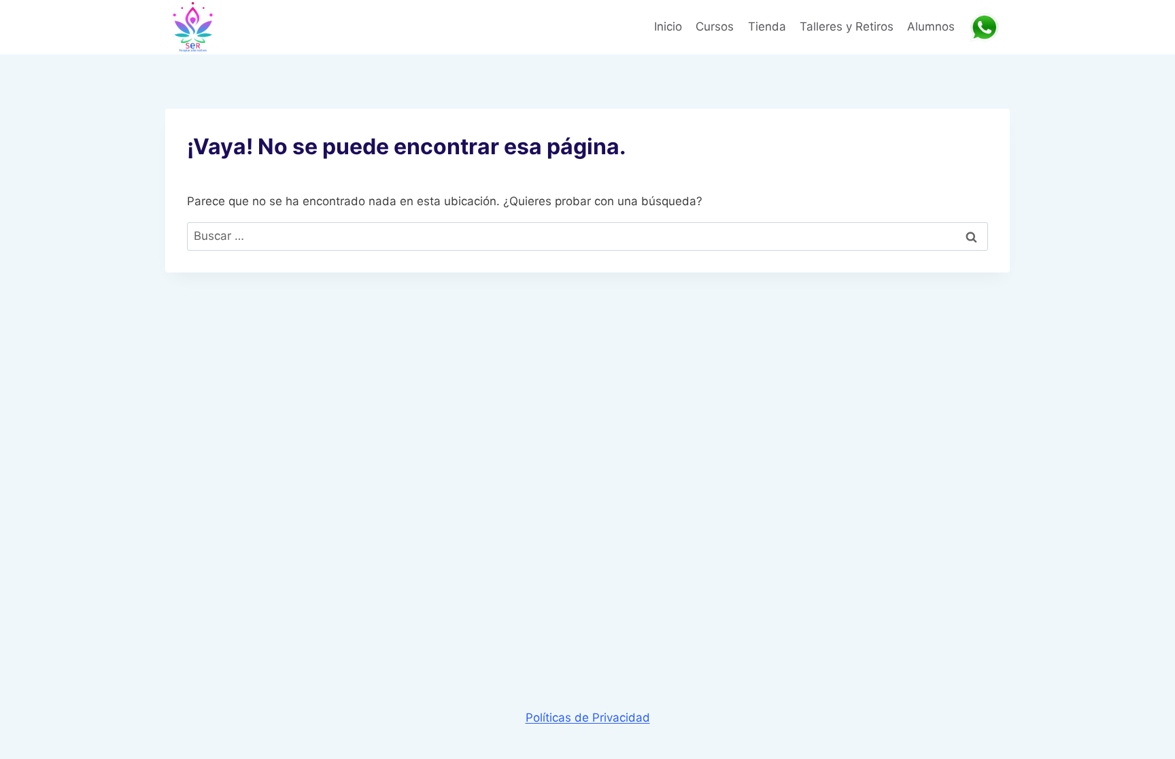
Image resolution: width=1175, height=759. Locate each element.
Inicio (668, 26)
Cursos (715, 26)
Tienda (767, 26)
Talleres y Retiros (846, 26)
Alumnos (931, 26)
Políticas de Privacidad (588, 717)
